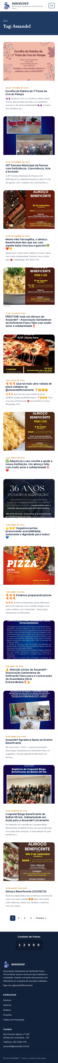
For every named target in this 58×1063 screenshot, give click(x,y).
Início (5, 21)
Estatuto (7, 1010)
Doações (7, 1015)
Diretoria (7, 1000)
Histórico (7, 1005)
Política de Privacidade (13, 1020)
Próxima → (41, 918)
